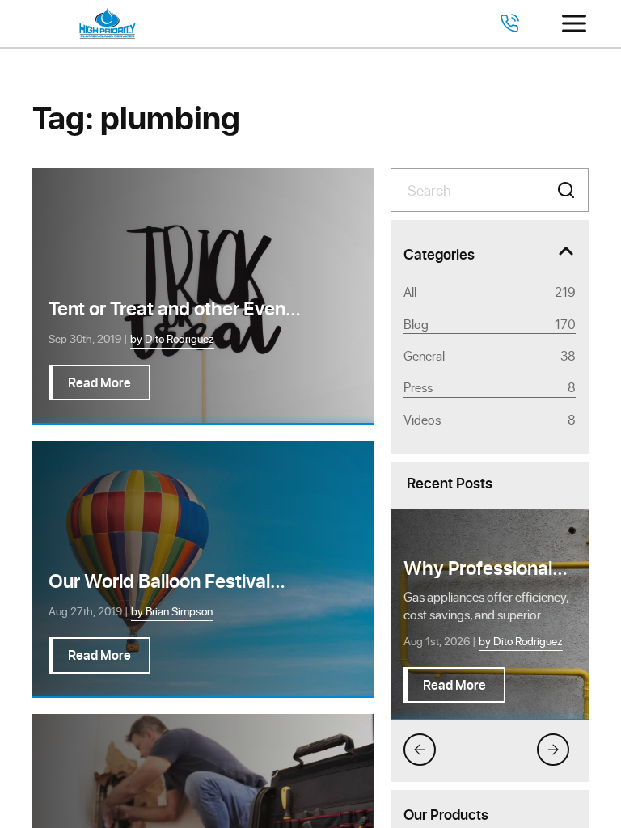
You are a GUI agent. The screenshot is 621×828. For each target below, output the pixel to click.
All (489, 291)
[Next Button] (553, 749)
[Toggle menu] (574, 23)
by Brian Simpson (172, 611)
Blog (489, 323)
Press (489, 386)
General (489, 355)
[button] (566, 190)
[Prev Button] (419, 749)
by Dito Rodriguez (521, 640)
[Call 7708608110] (509, 23)
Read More (454, 684)
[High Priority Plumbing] (107, 23)
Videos (489, 419)
